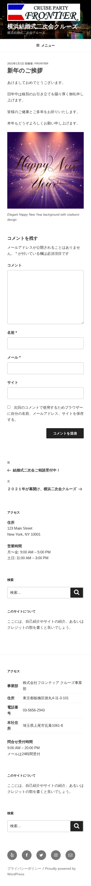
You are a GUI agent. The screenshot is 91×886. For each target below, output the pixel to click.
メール (14, 357)
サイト (12, 382)
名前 (12, 332)
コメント (14, 265)
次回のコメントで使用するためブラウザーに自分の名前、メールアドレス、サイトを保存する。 (45, 413)
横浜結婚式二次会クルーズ (42, 26)
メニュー (48, 45)
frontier (41, 63)
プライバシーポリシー (24, 868)
